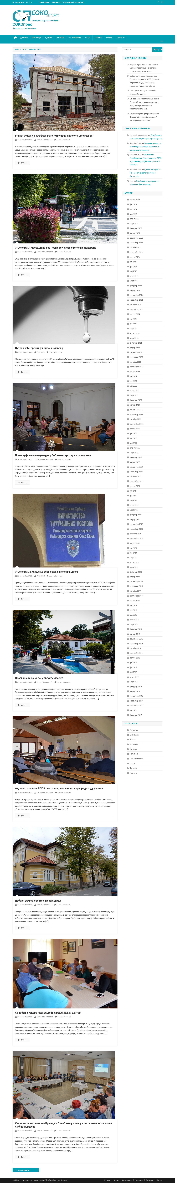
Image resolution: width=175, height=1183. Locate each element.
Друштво (24, 38)
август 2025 (135, 257)
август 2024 (135, 314)
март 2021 (134, 510)
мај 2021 (133, 500)
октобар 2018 (135, 648)
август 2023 (135, 372)
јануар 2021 (135, 519)
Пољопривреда (74, 38)
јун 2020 (133, 553)
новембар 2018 (136, 644)
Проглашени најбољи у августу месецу (39, 678)
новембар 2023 (136, 357)
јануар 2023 (135, 405)
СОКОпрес (22, 24)
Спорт (87, 38)
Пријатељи (149, 1180)
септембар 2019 (136, 596)
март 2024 (134, 338)
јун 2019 (133, 610)
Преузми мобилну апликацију (73, 2)
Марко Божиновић (45, 140)
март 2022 (134, 453)
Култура (48, 38)
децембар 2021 (136, 467)
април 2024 (135, 333)
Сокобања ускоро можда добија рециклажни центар (48, 1012)
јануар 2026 (135, 233)
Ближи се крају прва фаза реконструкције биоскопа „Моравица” (54, 135)
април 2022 (135, 448)
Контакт (159, 1180)
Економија (36, 38)
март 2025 (134, 281)
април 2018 (135, 677)
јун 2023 (133, 381)
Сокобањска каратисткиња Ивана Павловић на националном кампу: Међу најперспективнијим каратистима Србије (144, 104)
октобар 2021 (135, 476)
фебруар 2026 (136, 228)
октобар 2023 (135, 362)
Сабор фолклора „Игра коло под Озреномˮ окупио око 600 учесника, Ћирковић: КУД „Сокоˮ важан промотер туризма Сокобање (145, 81)
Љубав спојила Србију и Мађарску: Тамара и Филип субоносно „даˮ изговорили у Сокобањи (144, 117)
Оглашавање (127, 1180)
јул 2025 (133, 262)
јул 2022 (133, 433)
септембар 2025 (136, 252)
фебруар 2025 (136, 286)
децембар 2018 (136, 639)
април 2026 (135, 219)
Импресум (139, 1180)
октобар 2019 (135, 591)
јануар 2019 (135, 634)
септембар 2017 (136, 706)
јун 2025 (133, 267)
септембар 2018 (136, 653)
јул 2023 (133, 376)
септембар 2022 (136, 424)
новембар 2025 (136, 243)
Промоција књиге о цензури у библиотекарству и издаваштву (53, 455)
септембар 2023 (136, 367)
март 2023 (134, 395)
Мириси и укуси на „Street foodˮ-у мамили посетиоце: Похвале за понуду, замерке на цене (144, 68)
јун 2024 (133, 324)
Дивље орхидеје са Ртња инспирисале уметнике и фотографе (145, 173)
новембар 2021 (136, 472)
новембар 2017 (136, 701)
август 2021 (135, 486)
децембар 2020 (136, 524)
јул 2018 (133, 663)
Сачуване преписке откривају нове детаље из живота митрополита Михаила (145, 146)
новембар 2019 (136, 586)
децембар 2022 (136, 410)
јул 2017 (133, 710)
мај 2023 (133, 386)
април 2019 (135, 620)
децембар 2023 (136, 352)
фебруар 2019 (136, 629)
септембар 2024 (136, 310)
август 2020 (135, 543)
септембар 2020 (136, 539)
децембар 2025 (136, 238)
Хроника (98, 38)
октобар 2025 (135, 247)
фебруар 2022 (136, 457)
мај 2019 (133, 615)
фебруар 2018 (136, 686)
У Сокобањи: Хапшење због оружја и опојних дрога (46, 571)
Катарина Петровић (45, 252)
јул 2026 (133, 204)
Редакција (41, 352)
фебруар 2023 (136, 400)
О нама (119, 38)
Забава (109, 38)
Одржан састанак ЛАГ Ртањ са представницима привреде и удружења (59, 788)
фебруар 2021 (136, 515)
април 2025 (135, 276)
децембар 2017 (136, 696)
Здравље (134, 744)
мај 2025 (133, 271)
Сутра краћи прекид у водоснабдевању (39, 348)
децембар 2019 (136, 581)
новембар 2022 (136, 414)
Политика (60, 38)
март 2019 (134, 624)
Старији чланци (22, 1170)
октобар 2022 (135, 419)
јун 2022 (133, 438)
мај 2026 (133, 214)
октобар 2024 (135, 305)
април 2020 (135, 562)
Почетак (107, 1180)
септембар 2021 (136, 481)
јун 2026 (133, 209)
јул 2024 (133, 319)
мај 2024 (133, 329)
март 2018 (134, 682)
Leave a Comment (63, 140)
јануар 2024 (135, 348)
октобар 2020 (135, 534)
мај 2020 (133, 558)
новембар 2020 (136, 529)
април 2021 (135, 505)
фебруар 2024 (136, 343)
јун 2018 (133, 667)
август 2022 (135, 429)
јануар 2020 (135, 577)
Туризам (133, 768)
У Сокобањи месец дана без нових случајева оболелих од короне (55, 247)
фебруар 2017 (136, 715)
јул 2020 (133, 548)
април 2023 (135, 391)
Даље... (23, 163)
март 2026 (134, 224)
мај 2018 (133, 672)
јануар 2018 (135, 691)
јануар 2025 (135, 290)
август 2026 (135, 200)
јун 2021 (133, 496)
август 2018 (135, 658)
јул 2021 (133, 491)
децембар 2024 (136, 295)
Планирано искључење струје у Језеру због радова (143, 92)
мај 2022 (133, 443)
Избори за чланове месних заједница (38, 900)
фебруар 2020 (136, 572)
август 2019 (135, 601)
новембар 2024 (136, 300)
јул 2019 (133, 605)
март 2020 (134, 567)
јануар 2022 (135, 462)
